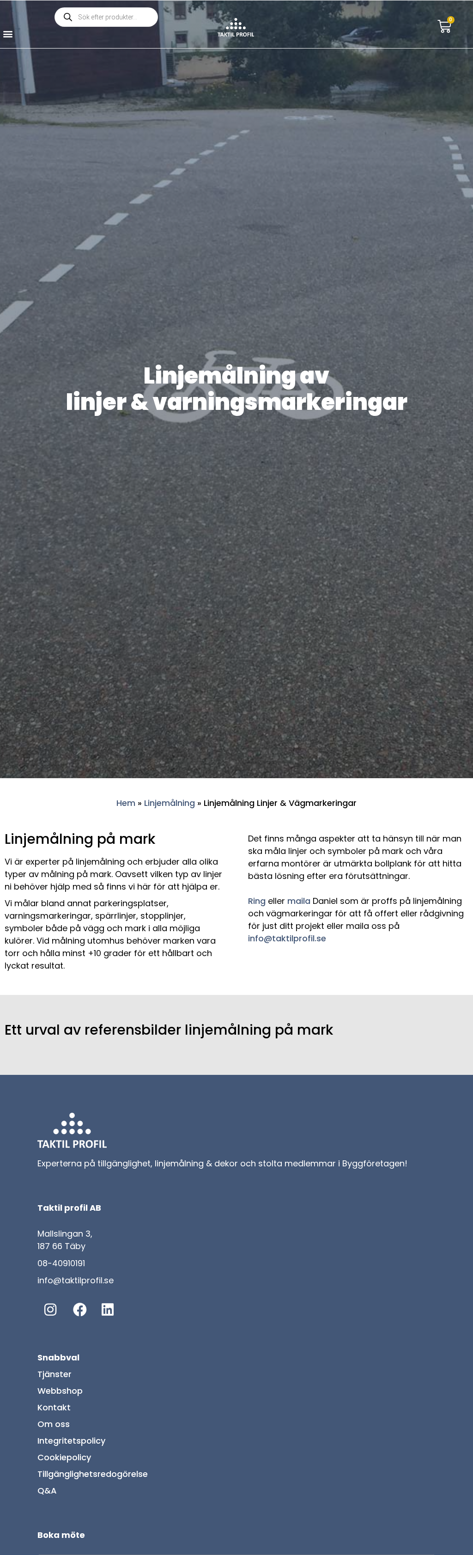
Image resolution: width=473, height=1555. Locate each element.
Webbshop (60, 1390)
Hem (125, 803)
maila (298, 901)
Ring (257, 901)
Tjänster (54, 1374)
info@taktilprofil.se (287, 938)
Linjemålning (169, 803)
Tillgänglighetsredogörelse (92, 1474)
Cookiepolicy (64, 1457)
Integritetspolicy (71, 1440)
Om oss (53, 1424)
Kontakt (54, 1407)
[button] (7, 33)
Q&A (47, 1490)
